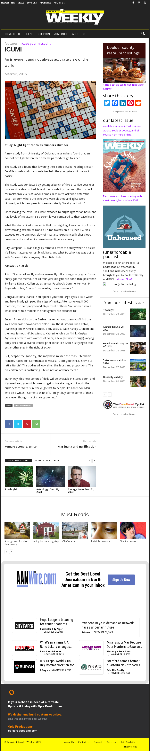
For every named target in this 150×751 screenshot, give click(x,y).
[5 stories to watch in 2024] (138, 365)
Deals (21, 2)
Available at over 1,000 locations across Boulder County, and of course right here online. (122, 130)
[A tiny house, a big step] (46, 530)
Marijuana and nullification (77, 446)
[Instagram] (139, 3)
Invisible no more (100, 541)
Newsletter (8, 2)
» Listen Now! (124, 279)
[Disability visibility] (138, 381)
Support (32, 2)
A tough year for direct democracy (16, 543)
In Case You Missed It (35, 43)
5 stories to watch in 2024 (114, 362)
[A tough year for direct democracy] (17, 530)
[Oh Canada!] (75, 530)
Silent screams (128, 541)
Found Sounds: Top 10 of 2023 (115, 345)
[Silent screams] (133, 530)
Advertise (45, 2)
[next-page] (94, 461)
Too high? (11, 489)
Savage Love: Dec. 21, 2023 (81, 491)
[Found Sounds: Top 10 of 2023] (138, 348)
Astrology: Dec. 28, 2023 (47, 491)
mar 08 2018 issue (23, 405)
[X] (145, 3)
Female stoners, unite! (21, 446)
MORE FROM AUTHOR (47, 460)
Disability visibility (113, 377)
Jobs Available (128, 741)
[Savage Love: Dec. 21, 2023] (82, 476)
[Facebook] (133, 3)
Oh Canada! (68, 541)
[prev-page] (90, 461)
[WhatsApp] (36, 424)
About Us (59, 2)
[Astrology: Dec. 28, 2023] (50, 476)
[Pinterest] (27, 424)
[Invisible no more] (104, 530)
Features (11, 43)
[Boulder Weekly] (75, 17)
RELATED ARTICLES (18, 460)
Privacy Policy (130, 746)
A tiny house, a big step (46, 541)
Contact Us (83, 741)
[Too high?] (19, 476)
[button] (143, 33)
